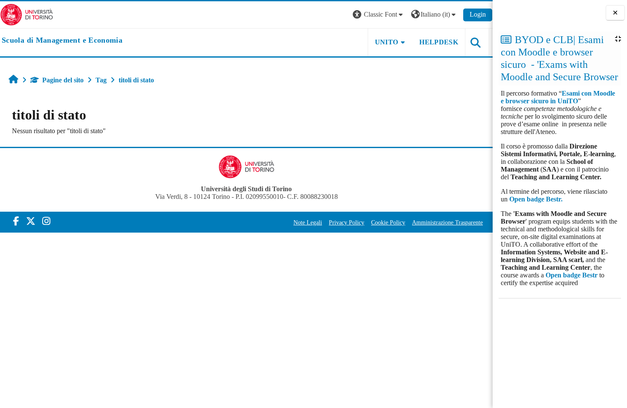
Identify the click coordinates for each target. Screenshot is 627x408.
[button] (378, 14)
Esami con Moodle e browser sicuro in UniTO (558, 97)
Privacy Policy (346, 222)
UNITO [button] (386, 42)
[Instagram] (46, 221)
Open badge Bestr (572, 275)
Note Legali (307, 222)
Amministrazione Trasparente (447, 222)
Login (478, 14)
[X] (31, 221)
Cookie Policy (388, 222)
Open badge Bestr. (536, 199)
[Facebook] (16, 221)
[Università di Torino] (26, 13)
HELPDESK (438, 42)
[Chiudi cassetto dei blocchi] (615, 13)
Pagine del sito (63, 80)
